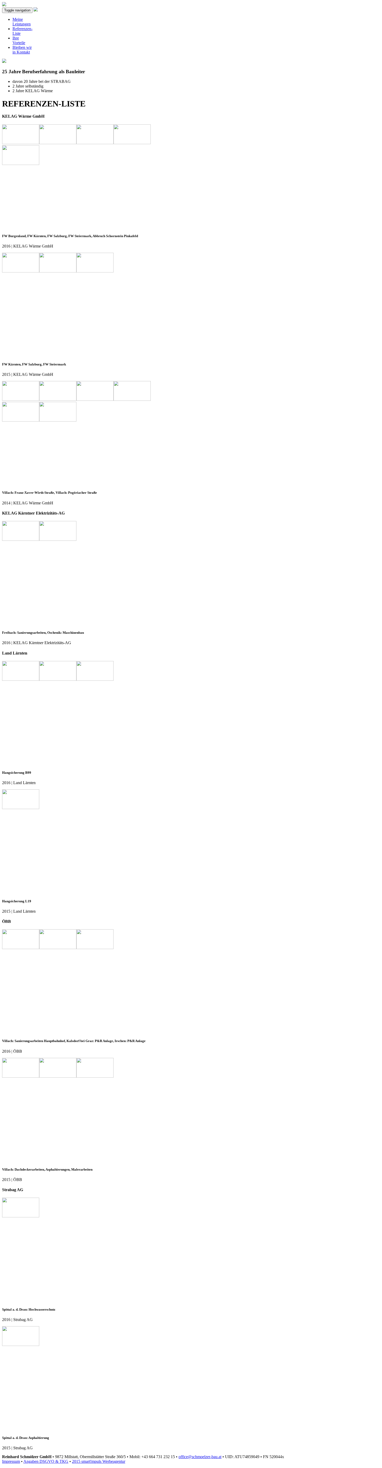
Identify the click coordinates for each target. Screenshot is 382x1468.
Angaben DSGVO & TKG (45, 1461)
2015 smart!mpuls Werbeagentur (98, 1461)
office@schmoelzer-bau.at (200, 1456)
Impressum (11, 1461)
